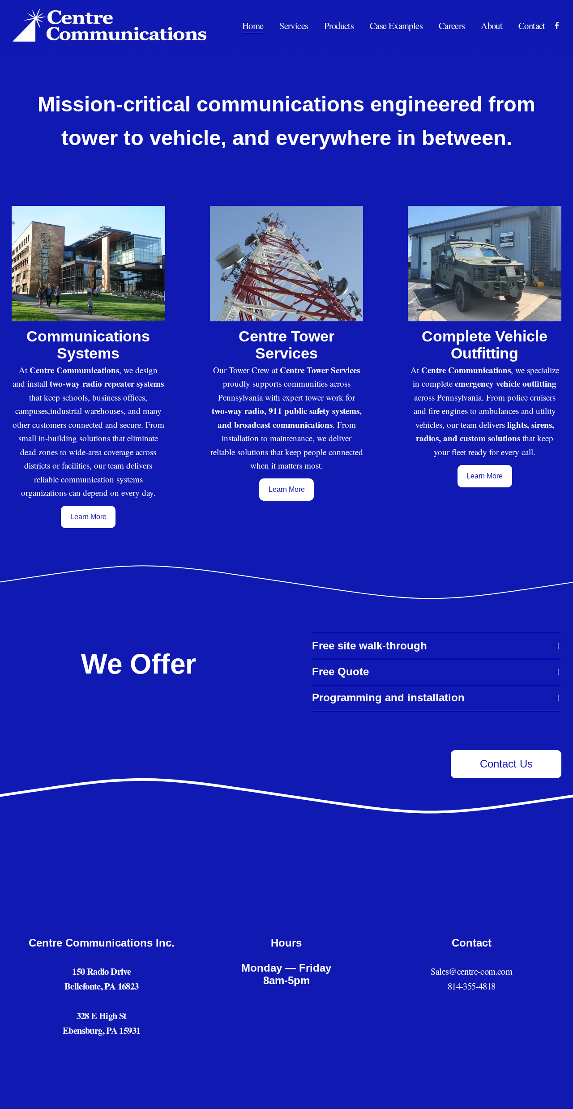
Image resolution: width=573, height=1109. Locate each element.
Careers (452, 25)
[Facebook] (556, 25)
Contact (531, 25)
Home (253, 25)
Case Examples (396, 25)
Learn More (88, 516)
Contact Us (506, 764)
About (491, 25)
